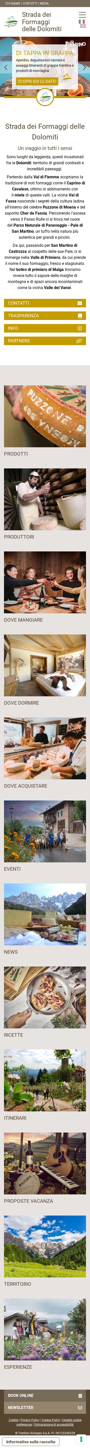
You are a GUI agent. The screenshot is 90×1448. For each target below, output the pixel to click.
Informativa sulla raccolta (30, 1441)
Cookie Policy (51, 1420)
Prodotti (16, 454)
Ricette (13, 1035)
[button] (6, 67)
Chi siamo (12, 3)
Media (44, 3)
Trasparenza (23, 315)
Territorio (17, 1284)
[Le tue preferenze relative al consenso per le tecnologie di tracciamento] (81, 1439)
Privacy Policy (30, 1420)
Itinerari (15, 1118)
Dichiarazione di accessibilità (54, 1424)
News (11, 952)
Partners (19, 340)
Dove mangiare (23, 620)
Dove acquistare (25, 786)
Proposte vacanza (28, 1201)
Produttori (19, 537)
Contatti (30, 3)
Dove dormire (21, 703)
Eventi (12, 869)
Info (13, 328)
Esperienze (18, 1367)
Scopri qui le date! (37, 81)
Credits (13, 1420)
